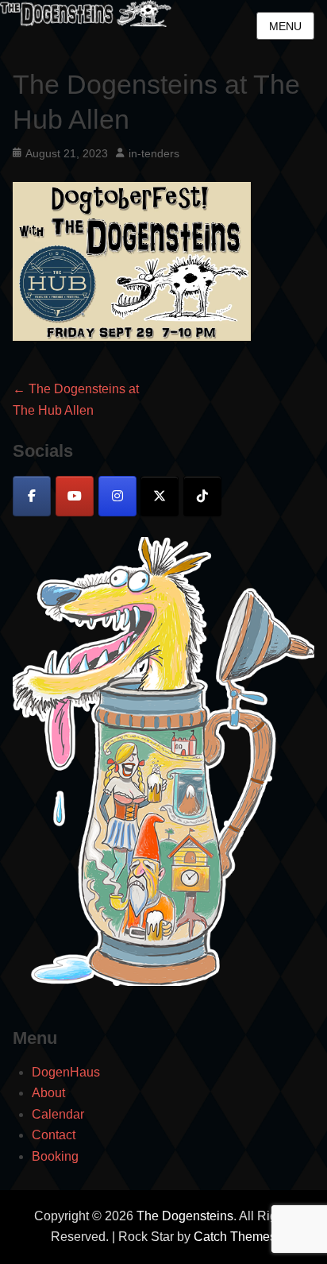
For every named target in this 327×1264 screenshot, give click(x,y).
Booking (55, 1156)
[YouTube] (75, 496)
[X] (159, 496)
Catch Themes (235, 1236)
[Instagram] (117, 496)
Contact (53, 1135)
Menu (285, 26)
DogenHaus (66, 1072)
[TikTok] (202, 496)
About (48, 1093)
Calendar (58, 1114)
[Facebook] (32, 496)
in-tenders (154, 153)
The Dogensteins (185, 1216)
